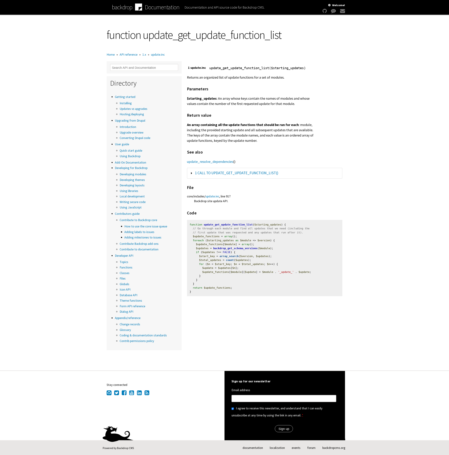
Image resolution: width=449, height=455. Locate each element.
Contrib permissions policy (137, 341)
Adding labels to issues (139, 232)
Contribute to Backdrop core (138, 220)
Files (123, 278)
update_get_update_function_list (228, 224)
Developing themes (132, 180)
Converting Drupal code (135, 138)
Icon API (125, 289)
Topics (124, 262)
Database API (128, 295)
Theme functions (131, 300)
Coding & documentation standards (143, 335)
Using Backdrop (130, 156)
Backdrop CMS (125, 448)
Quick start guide (131, 150)
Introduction (128, 127)
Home (111, 54)
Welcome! (338, 5)
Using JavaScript (131, 207)
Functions (126, 267)
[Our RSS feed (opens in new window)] (148, 394)
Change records (130, 324)
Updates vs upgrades (133, 109)
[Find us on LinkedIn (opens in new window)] (141, 394)
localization (277, 448)
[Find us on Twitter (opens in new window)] (118, 394)
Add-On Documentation (130, 162)
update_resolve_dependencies (210, 161)
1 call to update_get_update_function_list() (236, 173)
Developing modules (133, 174)
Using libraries (129, 191)
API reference (129, 54)
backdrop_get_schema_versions (235, 248)
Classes (124, 273)
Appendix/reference (127, 318)
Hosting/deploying (132, 114)
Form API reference (132, 306)
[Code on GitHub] (325, 11)
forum (311, 448)
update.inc (158, 54)
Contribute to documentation (139, 249)
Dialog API (126, 312)
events (296, 448)
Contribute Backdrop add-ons (139, 244)
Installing (126, 103)
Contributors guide (127, 214)
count (230, 260)
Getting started (125, 97)
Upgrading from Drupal (130, 120)
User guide (122, 144)
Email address (241, 390)
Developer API (124, 256)
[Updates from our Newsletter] (342, 11)
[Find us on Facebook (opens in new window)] (125, 394)
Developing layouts (132, 185)
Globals (124, 284)
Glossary (125, 330)
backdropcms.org (333, 448)
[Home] (138, 8)
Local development (132, 196)
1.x (144, 54)
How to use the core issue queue (145, 226)
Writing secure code (133, 202)
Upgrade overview (131, 132)
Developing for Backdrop (131, 168)
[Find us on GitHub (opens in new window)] (110, 394)
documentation (253, 448)
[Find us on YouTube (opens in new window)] (133, 394)
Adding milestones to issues (142, 237)
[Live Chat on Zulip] (333, 11)
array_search (229, 256)
